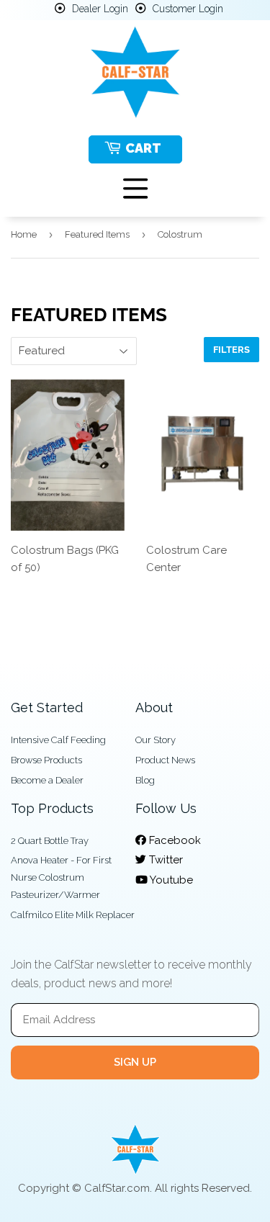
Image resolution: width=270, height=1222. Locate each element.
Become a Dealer (47, 780)
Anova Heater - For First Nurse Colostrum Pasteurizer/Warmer (61, 877)
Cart (143, 148)
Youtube (170, 879)
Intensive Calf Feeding (58, 739)
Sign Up (135, 1062)
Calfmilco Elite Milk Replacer (73, 914)
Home (24, 234)
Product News (165, 760)
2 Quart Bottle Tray (50, 840)
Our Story (155, 739)
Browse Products (46, 760)
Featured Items (97, 234)
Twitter (164, 859)
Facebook (173, 840)
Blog (145, 780)
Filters (231, 349)
